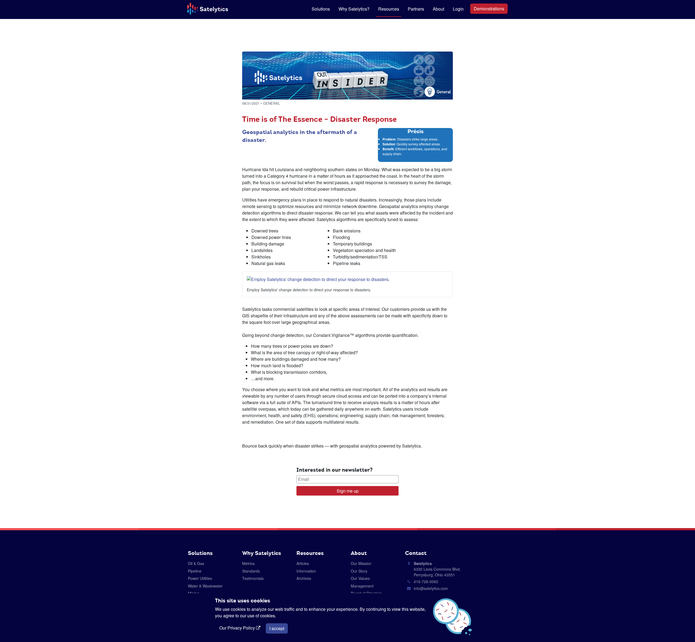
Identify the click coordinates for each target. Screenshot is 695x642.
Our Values (360, 578)
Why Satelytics (261, 553)
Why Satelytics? (354, 9)
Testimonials (253, 578)
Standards (251, 571)
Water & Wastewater (205, 586)
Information (306, 571)
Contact (416, 553)
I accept (276, 628)
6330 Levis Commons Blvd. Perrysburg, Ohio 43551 (437, 569)
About (438, 9)
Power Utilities (200, 578)
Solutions (321, 9)
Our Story (359, 571)
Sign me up (348, 491)
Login (458, 9)
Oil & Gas (196, 563)
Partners (416, 9)
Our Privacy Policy (237, 628)
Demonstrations (489, 8)
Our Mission (361, 563)
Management (362, 586)
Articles (302, 563)
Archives (303, 578)
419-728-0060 (426, 581)
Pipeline (194, 571)
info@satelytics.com (431, 588)
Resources (388, 9)
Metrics (248, 563)
